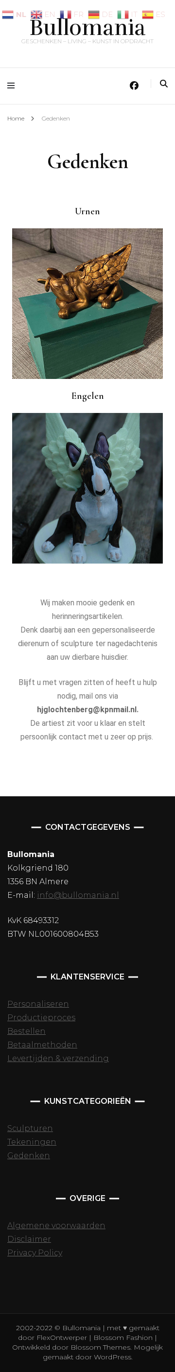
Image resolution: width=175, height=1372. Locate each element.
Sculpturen (30, 1128)
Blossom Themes (99, 1347)
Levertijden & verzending (58, 1058)
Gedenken (28, 1155)
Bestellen (26, 1031)
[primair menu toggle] (13, 85)
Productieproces (41, 1017)
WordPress (112, 1357)
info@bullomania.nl (78, 895)
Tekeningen (31, 1142)
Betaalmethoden (42, 1044)
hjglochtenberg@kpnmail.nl (87, 709)
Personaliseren (38, 1004)
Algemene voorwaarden (56, 1225)
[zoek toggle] (164, 84)
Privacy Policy (34, 1252)
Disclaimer (29, 1239)
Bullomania (87, 27)
